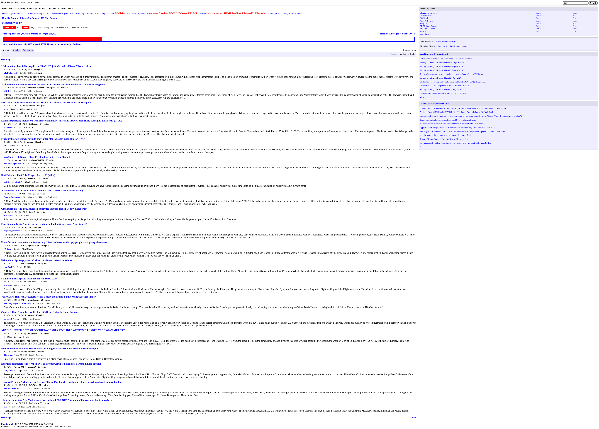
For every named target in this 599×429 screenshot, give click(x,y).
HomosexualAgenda (60, 13)
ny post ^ (8, 407)
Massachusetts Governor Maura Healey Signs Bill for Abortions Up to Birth (451, 123)
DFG (30, 69)
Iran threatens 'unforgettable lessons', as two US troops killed (445, 135)
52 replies (40, 315)
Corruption (89, 13)
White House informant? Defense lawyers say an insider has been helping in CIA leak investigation (53, 84)
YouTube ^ (8, 215)
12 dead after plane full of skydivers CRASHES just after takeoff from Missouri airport (47, 66)
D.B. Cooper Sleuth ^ (13, 182)
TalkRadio (202, 13)
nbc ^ (6, 109)
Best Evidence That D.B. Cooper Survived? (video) (28, 175)
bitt (29, 227)
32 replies (39, 142)
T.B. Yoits (33, 385)
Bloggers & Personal (428, 13)
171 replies (50, 87)
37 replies (41, 212)
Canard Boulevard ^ (13, 197)
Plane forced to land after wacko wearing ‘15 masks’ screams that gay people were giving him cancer (54, 242)
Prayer (4, 13)
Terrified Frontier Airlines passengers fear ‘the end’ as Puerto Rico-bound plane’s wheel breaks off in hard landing (61, 382)
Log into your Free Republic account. (454, 46)
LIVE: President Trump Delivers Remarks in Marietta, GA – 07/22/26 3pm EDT (453, 82)
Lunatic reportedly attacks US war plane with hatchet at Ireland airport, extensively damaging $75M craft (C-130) (61, 120)
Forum (22, 3)
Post (575, 13)
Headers (402, 54)
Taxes (97, 13)
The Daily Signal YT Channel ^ (17, 303)
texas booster (34, 300)
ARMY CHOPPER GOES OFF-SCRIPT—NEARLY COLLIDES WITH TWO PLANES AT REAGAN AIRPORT (63, 330)
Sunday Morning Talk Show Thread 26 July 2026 (440, 78)
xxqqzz (32, 105)
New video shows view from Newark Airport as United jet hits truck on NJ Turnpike (46, 102)
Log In (29, 3)
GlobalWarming (77, 13)
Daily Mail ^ (9, 370)
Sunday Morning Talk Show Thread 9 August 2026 (441, 66)
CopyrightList (274, 13)
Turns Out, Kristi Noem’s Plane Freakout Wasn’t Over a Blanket (35, 157)
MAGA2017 (32, 178)
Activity (16, 50)
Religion (423, 23)
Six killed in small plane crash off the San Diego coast (29, 278)
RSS (414, 418)
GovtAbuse (132, 13)
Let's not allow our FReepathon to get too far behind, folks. (444, 86)
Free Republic (9, 2)
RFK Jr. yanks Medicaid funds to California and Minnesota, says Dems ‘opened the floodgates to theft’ (463, 131)
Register (37, 3)
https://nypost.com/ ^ (13, 231)
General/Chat (425, 15)
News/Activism (426, 21)
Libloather (34, 124)
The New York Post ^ (13, 388)
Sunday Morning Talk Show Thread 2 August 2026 (441, 70)
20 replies (41, 194)
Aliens (48, 13)
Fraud (112, 13)
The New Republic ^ (12, 163)
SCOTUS (25, 13)
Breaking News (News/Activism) (434, 54)
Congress (105, 13)
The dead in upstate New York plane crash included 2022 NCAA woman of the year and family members (56, 400)
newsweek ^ (9, 319)
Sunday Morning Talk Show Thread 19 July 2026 (440, 89)
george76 (32, 263)
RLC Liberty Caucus (428, 26)
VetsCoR (423, 31)
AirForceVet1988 (36, 160)
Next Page (6, 59)
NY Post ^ (8, 127)
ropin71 (31, 351)
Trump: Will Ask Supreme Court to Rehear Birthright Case (444, 139)
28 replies (42, 367)
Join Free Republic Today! (445, 41)
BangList (41, 13)
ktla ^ (6, 285)
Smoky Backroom (427, 28)
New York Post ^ (11, 267)
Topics (538, 13)
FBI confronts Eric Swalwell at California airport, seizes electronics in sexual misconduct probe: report (463, 108)
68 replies (50, 160)
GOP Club (424, 18)
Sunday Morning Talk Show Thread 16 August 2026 (442, 62)
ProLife (33, 13)
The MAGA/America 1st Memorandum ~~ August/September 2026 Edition (451, 74)
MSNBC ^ (8, 91)
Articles (5, 50)
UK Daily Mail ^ (11, 73)
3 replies (40, 351)
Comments (28, 50)
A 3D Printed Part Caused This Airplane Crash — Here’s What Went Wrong (42, 190)
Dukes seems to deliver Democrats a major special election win (446, 59)
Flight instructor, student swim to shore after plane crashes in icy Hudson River (43, 139)
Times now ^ (9, 355)
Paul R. (32, 212)
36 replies (44, 333)
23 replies (43, 178)
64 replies (44, 124)
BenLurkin (32, 282)
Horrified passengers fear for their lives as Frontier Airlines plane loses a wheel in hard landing (51, 363)
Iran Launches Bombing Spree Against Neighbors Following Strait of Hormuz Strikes (455, 143)
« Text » (412, 54)
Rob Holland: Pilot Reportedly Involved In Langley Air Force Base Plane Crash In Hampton (50, 348)
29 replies (45, 300)
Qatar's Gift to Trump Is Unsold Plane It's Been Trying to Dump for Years (40, 312)
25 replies (42, 263)
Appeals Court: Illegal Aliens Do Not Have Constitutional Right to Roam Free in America (457, 127)
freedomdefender (36, 87)
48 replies (38, 69)
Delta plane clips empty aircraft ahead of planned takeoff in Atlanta (36, 260)
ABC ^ (7, 145)
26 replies (45, 245)
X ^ (5, 337)
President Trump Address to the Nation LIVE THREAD (443, 93)
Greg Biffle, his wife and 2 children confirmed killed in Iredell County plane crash (44, 208)
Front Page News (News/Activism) (434, 103)
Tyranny (141, 13)
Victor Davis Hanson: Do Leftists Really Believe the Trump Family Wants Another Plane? (48, 296)
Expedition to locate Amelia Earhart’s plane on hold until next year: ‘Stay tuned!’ (44, 224)
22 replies (41, 105)
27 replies (43, 385)
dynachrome (33, 245)
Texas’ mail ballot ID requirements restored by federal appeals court (448, 120)
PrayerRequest (14, 13)
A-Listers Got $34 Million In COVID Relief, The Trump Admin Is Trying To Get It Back (456, 112)
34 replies (36, 227)
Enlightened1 (33, 333)
